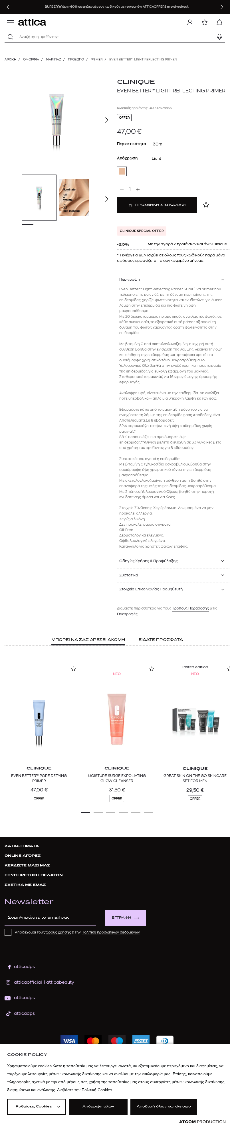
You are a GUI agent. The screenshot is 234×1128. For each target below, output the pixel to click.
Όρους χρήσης (58, 932)
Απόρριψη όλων (98, 1106)
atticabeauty (58, 982)
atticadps (24, 967)
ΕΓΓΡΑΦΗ (121, 918)
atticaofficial (28, 982)
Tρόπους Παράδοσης (190, 608)
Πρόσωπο (76, 59)
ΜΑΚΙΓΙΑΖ (53, 59)
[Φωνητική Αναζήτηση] (219, 36)
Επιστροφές (127, 614)
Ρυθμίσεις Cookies (34, 1106)
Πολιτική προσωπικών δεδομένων (111, 932)
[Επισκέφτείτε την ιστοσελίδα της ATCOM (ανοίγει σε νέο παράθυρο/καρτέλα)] (202, 1122)
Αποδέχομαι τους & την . (77, 932)
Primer (96, 59)
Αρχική (10, 59)
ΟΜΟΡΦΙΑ (31, 59)
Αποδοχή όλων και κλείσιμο (164, 1106)
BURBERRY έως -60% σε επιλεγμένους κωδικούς (83, 6)
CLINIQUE (136, 82)
